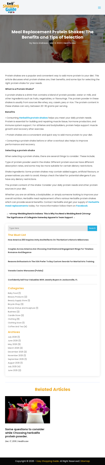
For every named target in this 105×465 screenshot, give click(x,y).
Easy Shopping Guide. (48, 461)
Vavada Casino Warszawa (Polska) (25, 270)
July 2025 (12, 366)
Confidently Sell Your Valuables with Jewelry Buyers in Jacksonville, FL (43, 279)
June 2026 (13, 340)
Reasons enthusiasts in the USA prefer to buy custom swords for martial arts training (51, 261)
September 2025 (16, 359)
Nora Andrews (40, 43)
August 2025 (14, 362)
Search (92, 228)
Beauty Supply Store (17, 300)
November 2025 (15, 355)
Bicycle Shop (14, 304)
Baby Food (13, 293)
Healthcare (69, 43)
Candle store (14, 315)
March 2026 (13, 348)
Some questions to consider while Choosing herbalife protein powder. (24, 432)
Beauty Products (16, 296)
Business (12, 311)
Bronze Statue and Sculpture (21, 308)
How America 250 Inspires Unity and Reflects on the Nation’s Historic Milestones (48, 239)
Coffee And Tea (15, 326)
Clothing (12, 319)
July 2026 (12, 337)
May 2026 (12, 344)
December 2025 (15, 351)
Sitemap (85, 461)
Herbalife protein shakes (33, 117)
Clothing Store (15, 322)
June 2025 (13, 370)
